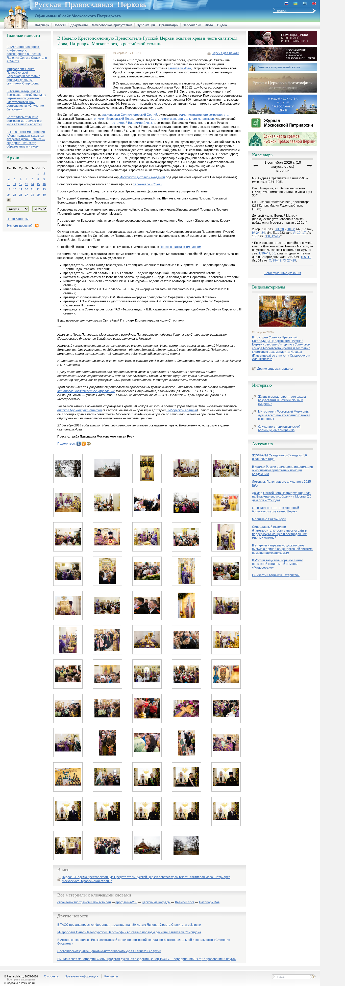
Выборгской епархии (181, 410)
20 (26, 189)
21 (32, 189)
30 (44, 194)
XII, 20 (279, 229)
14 (32, 184)
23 (44, 189)
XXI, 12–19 (272, 236)
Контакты (111, 976)
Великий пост (184, 902)
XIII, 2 (291, 229)
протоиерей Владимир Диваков (132, 123)
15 (38, 184)
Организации (168, 25)
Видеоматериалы (268, 286)
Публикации (146, 25)
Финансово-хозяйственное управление (86, 391)
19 (20, 189)
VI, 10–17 (299, 233)
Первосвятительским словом (180, 247)
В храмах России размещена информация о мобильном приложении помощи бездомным (282, 470)
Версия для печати (225, 53)
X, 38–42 (275, 260)
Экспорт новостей (20, 225)
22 (38, 189)
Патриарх (42, 25)
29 (38, 194)
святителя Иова (179, 68)
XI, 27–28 (289, 260)
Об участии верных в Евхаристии (276, 575)
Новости (60, 25)
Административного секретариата (204, 115)
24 (8, 194)
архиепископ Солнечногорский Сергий (129, 115)
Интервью (262, 385)
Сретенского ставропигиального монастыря (182, 119)
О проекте (51, 976)
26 (20, 194)
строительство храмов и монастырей (84, 902)
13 (26, 184)
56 (273, 253)
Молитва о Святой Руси (269, 519)
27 (26, 194)
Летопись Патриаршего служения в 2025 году (281, 483)
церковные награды (156, 902)
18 (14, 189)
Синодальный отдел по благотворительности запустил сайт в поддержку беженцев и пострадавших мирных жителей (279, 532)
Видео (222, 25)
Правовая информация (81, 976)
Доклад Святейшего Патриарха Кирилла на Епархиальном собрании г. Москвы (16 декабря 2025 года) (281, 496)
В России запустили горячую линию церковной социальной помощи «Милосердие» (277, 564)
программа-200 (126, 902)
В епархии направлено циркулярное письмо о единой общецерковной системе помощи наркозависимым (282, 549)
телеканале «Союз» (147, 184)
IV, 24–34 (258, 233)
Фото (209, 25)
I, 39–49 (264, 253)
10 (8, 184)
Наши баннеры (18, 219)
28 (32, 194)
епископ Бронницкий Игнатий (79, 410)
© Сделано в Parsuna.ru (19, 982)
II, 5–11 (306, 257)
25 (14, 194)
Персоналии (192, 25)
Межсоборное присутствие (112, 25)
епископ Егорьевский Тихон (113, 119)
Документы (79, 25)
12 (20, 184)
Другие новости (72, 915)
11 (14, 184)
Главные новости (23, 35)
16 (44, 184)
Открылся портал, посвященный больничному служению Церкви (275, 509)
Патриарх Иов (209, 902)
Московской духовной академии (142, 177)
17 (8, 189)
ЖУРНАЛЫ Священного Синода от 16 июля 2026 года (279, 457)
